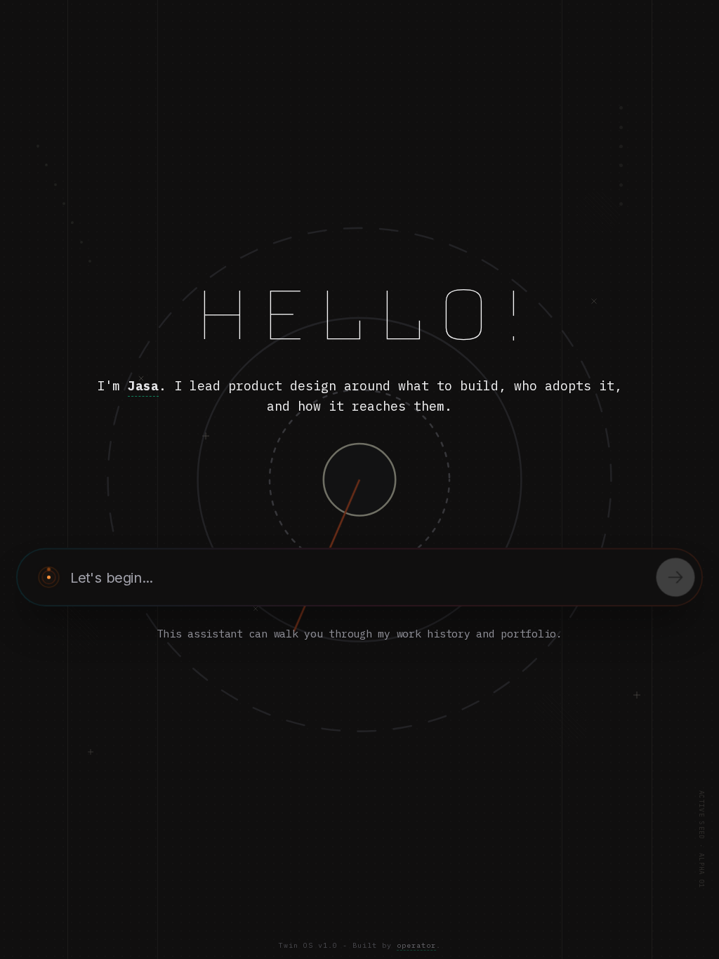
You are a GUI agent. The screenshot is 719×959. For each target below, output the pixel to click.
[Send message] (676, 577)
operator (416, 945)
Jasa (143, 386)
